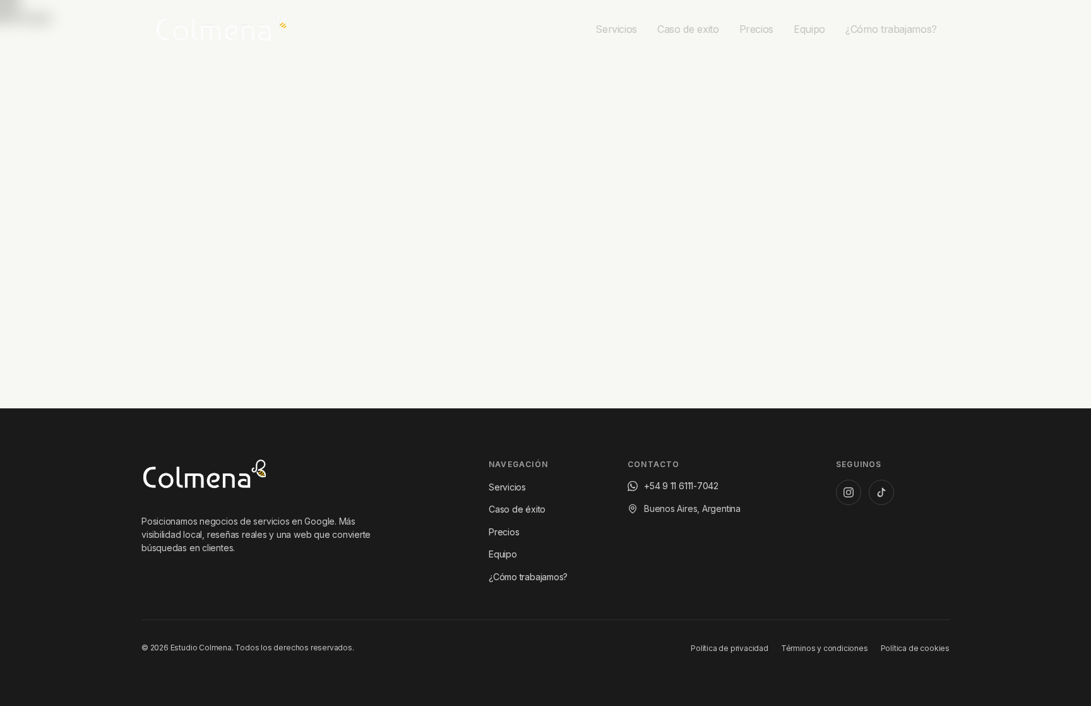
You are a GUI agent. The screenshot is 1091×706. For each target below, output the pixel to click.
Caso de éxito (517, 509)
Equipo (503, 554)
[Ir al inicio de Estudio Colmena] (204, 477)
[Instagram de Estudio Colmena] (848, 492)
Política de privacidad (729, 648)
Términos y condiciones (824, 648)
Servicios (507, 487)
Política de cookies (915, 648)
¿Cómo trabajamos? (528, 576)
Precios (504, 531)
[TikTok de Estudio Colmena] (881, 492)
